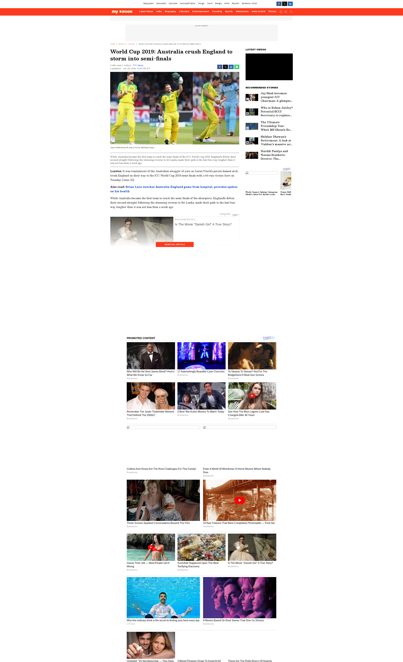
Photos (272, 11)
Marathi (235, 3)
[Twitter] (284, 4)
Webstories (242, 11)
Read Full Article (175, 244)
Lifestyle (184, 11)
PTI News (138, 65)
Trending (217, 11)
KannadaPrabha (187, 3)
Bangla (218, 3)
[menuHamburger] (285, 12)
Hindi (226, 3)
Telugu (201, 3)
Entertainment (200, 11)
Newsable (161, 3)
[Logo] (123, 11)
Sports (229, 11)
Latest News (146, 11)
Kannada (173, 3)
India (159, 11)
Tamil (210, 3)
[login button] (282, 12)
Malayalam (148, 3)
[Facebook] (278, 4)
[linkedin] (290, 4)
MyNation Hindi (249, 3)
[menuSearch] (291, 12)
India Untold (258, 11)
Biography (170, 11)
